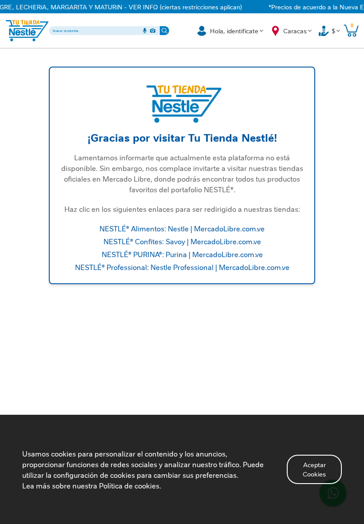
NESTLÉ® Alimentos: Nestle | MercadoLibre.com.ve (182, 228)
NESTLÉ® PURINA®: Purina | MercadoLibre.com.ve (182, 254)
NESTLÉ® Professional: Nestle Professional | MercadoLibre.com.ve (182, 267)
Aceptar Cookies (314, 469)
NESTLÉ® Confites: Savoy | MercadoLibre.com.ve (182, 241)
